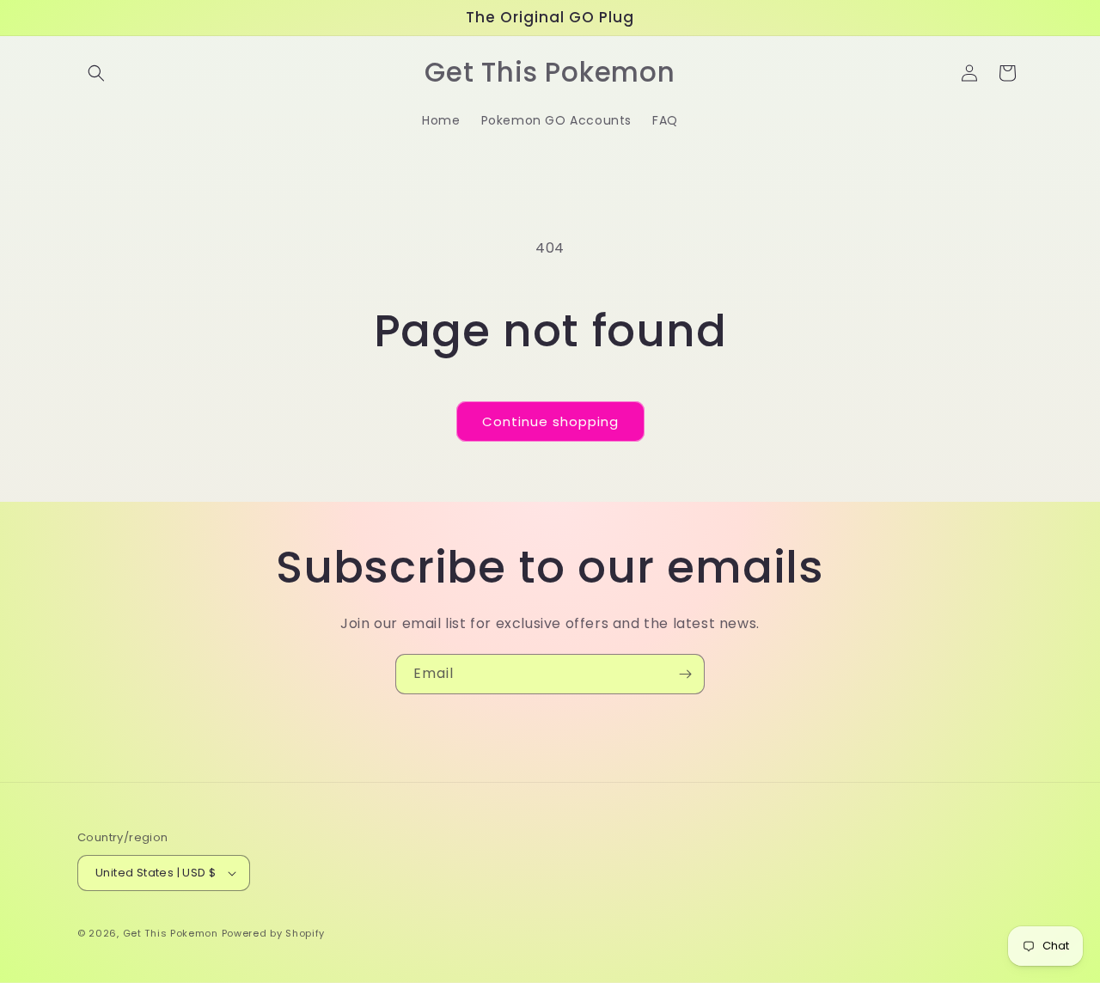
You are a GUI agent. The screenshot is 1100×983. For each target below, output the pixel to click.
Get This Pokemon (170, 933)
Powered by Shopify (274, 933)
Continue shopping (550, 421)
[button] (96, 73)
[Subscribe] (685, 674)
